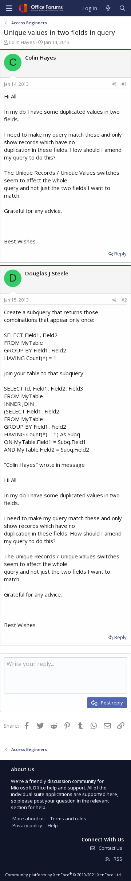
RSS (117, 859)
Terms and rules (68, 818)
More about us (28, 818)
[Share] (114, 84)
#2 (124, 300)
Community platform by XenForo (63, 874)
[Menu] (9, 8)
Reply (120, 253)
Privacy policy (27, 825)
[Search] (122, 8)
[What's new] (108, 8)
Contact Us (110, 848)
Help (53, 825)
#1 (124, 84)
